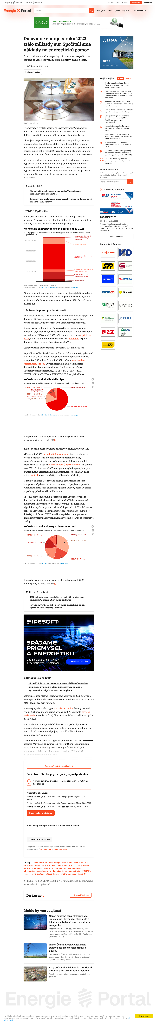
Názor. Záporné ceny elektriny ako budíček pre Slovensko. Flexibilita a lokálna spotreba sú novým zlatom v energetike (118, 94)
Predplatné (136, 2)
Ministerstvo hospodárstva (36, 871)
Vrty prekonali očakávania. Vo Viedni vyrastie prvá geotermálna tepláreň (119, 111)
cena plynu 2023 (81, 862)
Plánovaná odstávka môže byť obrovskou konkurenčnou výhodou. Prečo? (118, 144)
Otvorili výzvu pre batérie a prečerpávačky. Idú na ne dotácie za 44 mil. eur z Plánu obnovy (61, 200)
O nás (118, 2)
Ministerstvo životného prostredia (65, 871)
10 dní (120, 78)
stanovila (73, 338)
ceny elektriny (48, 865)
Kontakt (125, 2)
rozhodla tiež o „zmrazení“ (56, 454)
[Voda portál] (34, 2)
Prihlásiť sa (148, 2)
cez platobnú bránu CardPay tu (53, 849)
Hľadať (91, 10)
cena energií (54, 862)
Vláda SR (82, 874)
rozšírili (35, 475)
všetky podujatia (116, 236)
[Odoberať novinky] (130, 181)
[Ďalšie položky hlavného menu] (151, 11)
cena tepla (28, 865)
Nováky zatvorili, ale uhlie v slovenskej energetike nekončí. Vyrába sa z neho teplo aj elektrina (57, 606)
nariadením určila (63, 708)
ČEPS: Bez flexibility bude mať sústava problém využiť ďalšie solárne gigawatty (119, 161)
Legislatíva (126, 11)
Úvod (17, 10)
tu (55, 439)
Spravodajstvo (114, 11)
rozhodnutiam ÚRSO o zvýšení (64, 464)
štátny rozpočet (68, 874)
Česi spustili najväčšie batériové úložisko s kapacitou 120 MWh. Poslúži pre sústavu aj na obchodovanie (117, 119)
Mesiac (129, 78)
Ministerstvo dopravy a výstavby (67, 868)
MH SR (47, 868)
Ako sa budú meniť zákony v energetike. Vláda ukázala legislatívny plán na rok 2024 (55, 192)
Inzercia (110, 2)
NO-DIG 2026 (108, 217)
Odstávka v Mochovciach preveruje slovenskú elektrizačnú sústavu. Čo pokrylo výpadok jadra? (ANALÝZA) (118, 153)
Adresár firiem (140, 11)
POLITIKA (86, 871)
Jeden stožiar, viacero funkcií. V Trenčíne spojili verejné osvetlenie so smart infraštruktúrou (119, 136)
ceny (37, 865)
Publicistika (32, 66)
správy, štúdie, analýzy (34, 874)
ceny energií (83, 865)
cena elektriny (40, 862)
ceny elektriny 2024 (66, 865)
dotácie (27, 868)
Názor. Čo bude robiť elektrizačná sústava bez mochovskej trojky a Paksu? (117, 128)
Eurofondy (37, 868)
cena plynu (67, 862)
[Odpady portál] (13, 2)
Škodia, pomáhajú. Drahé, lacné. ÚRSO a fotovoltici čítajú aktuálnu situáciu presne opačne (118, 85)
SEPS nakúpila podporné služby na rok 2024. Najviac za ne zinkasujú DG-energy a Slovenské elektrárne (57, 598)
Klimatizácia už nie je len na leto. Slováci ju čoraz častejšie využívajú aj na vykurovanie (119, 104)
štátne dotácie (52, 874)
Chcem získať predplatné (40, 813)
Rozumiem (144, 1015)
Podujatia (101, 11)
